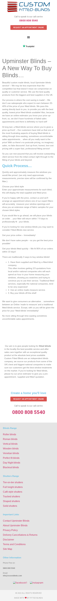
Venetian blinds (11, 453)
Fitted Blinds (36, 598)
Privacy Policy (10, 530)
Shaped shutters (11, 501)
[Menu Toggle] (28, 37)
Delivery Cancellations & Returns (20, 535)
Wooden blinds (11, 448)
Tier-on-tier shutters (13, 482)
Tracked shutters (11, 496)
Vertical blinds (10, 444)
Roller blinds (9, 434)
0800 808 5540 (28, 20)
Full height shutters (13, 487)
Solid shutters (10, 506)
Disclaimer (8, 539)
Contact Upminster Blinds (16, 521)
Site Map (7, 549)
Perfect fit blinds (11, 458)
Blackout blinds (11, 467)
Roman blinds (10, 439)
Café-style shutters (12, 492)
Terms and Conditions (14, 544)
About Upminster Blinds (15, 525)
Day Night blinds (11, 462)
